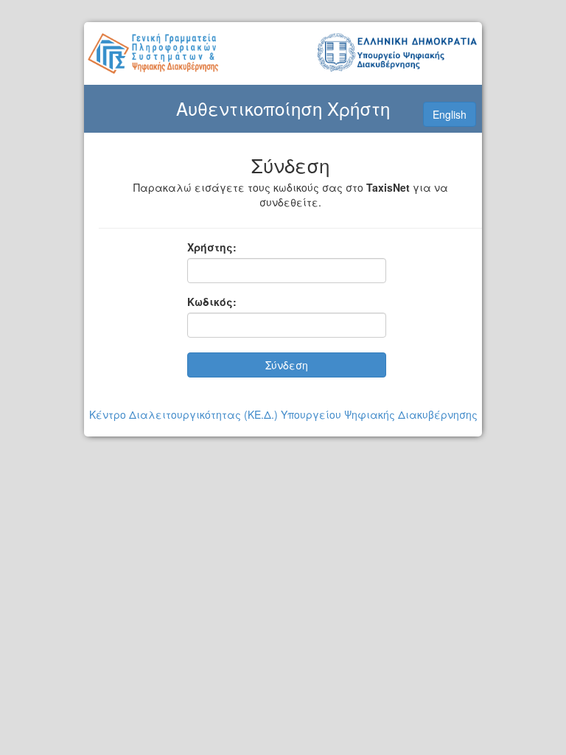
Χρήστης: (212, 247)
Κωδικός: (212, 301)
